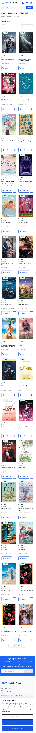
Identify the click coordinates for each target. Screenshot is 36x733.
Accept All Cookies (17, 728)
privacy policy (27, 666)
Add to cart (8, 68)
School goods (24, 13)
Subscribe (28, 671)
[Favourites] (27, 3)
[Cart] (31, 3)
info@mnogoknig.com (7, 691)
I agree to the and (18, 666)
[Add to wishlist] (14, 68)
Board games (12, 13)
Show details (6, 711)
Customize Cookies (17, 717)
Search (29, 7)
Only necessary (17, 723)
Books (3, 13)
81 (19, 646)
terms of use (17, 666)
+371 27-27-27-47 (6, 693)
